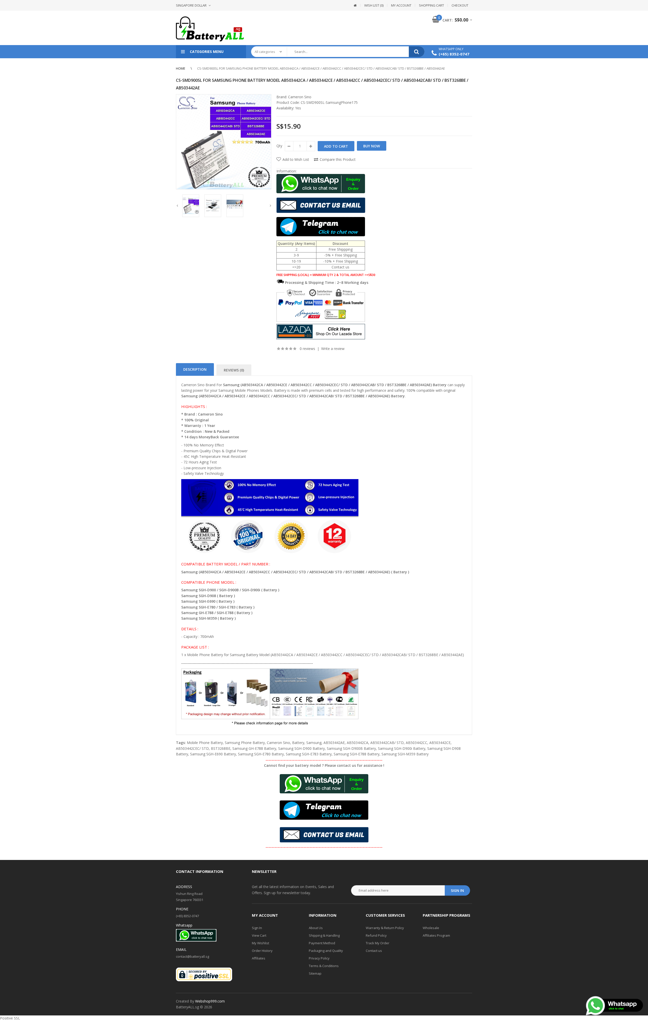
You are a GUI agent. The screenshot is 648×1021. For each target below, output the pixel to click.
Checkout (460, 5)
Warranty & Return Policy (385, 928)
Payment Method (322, 943)
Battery (298, 742)
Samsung (313, 742)
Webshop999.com (210, 1001)
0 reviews (307, 348)
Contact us (374, 950)
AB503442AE (334, 742)
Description (195, 369)
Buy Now (371, 146)
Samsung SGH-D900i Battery (401, 748)
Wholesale (431, 928)
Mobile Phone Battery (205, 742)
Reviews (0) (234, 370)
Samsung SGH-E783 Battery (309, 754)
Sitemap (315, 973)
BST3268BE (220, 748)
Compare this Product (338, 159)
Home (180, 68)
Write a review (333, 348)
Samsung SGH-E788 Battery (356, 754)
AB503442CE (440, 742)
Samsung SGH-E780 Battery (261, 754)
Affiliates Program (436, 935)
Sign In (257, 928)
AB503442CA (357, 742)
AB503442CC (416, 742)
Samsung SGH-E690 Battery (213, 754)
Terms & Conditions (324, 966)
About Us (316, 928)
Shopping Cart (431, 5)
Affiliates (258, 958)
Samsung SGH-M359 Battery (405, 754)
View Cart (259, 935)
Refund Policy (376, 935)
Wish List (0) (373, 5)
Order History (262, 950)
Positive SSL (10, 1018)
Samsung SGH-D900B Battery (351, 748)
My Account (401, 5)
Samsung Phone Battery (245, 742)
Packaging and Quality (326, 950)
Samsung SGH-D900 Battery (301, 748)
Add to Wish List (295, 159)
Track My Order (377, 943)
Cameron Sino (299, 96)
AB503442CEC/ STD (192, 748)
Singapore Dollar (191, 5)
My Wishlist (260, 943)
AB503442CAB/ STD (387, 742)
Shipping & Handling (324, 935)
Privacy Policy (319, 958)
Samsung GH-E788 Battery (254, 748)
